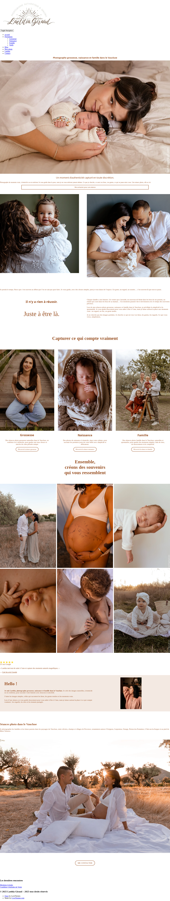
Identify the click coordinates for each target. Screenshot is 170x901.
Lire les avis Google (9, 672)
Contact (7, 53)
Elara (6, 896)
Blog (6, 47)
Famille (12, 43)
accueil (7, 35)
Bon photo (8, 49)
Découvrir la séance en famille (142, 449)
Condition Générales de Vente (11, 887)
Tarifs (11, 45)
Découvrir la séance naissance (85, 449)
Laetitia (7, 51)
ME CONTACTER (85, 863)
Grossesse (13, 39)
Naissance (13, 41)
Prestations (8, 37)
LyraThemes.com (18, 898)
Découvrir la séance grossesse (27, 449)
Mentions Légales (6, 885)
